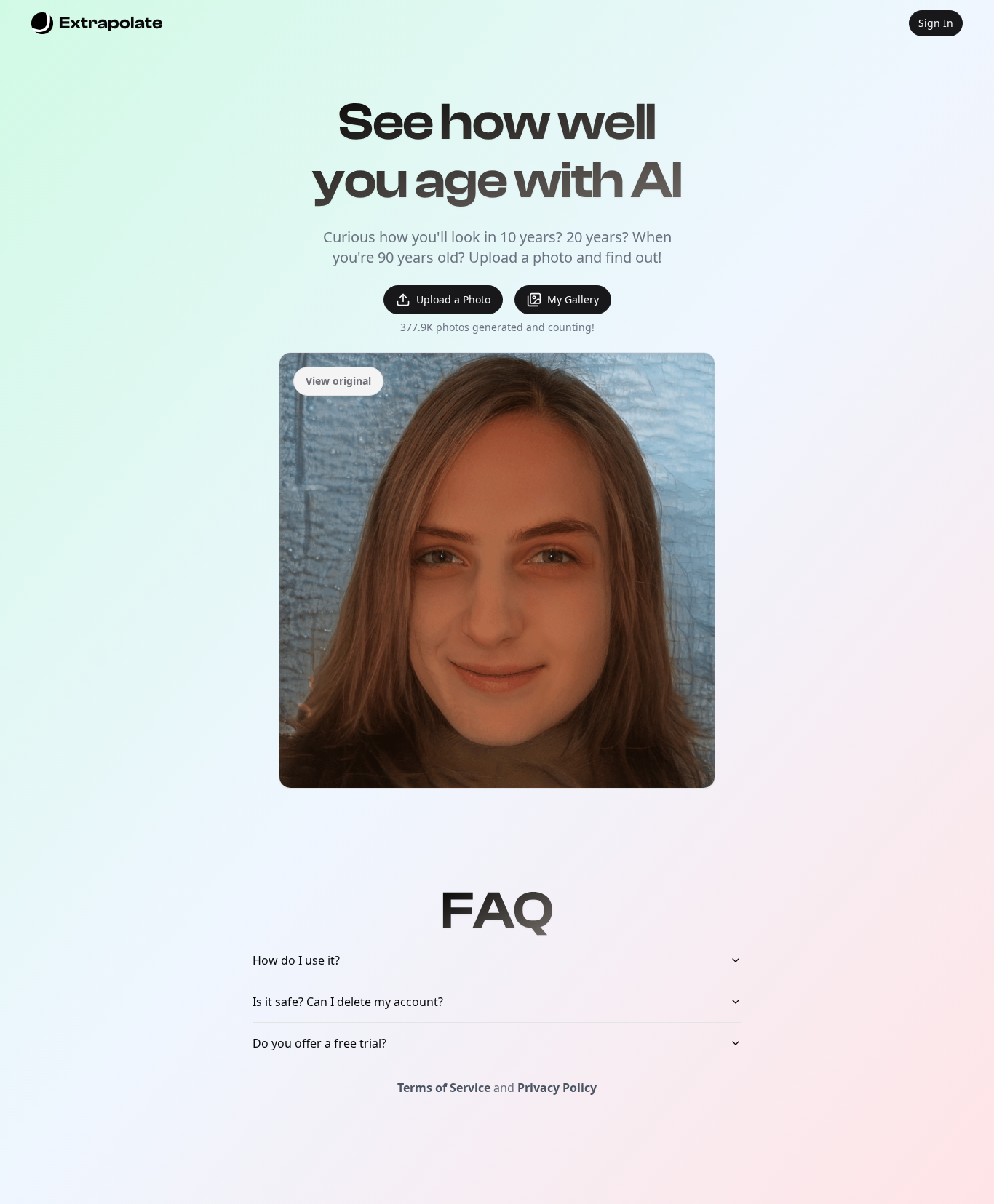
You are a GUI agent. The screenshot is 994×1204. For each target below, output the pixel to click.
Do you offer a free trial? (319, 1043)
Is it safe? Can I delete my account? (348, 1002)
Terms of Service (443, 1088)
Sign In (935, 23)
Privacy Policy (557, 1088)
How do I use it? (296, 960)
